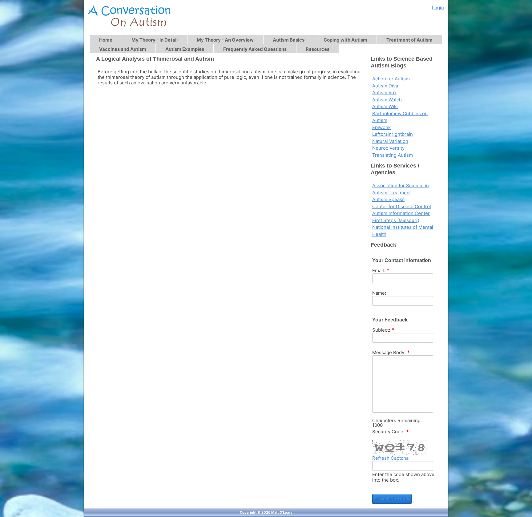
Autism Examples (184, 49)
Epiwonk (381, 127)
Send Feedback (391, 499)
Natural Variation (390, 141)
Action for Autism (391, 79)
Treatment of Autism (409, 40)
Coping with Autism (345, 40)
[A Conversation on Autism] (129, 17)
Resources (317, 49)
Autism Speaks (388, 199)
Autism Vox (384, 92)
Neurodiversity (388, 148)
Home (105, 40)
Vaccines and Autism (122, 49)
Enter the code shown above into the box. (403, 477)
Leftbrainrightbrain (392, 134)
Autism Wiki (385, 106)
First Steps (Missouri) (395, 220)
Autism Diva (385, 86)
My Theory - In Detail (154, 40)
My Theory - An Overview (225, 40)
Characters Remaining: (397, 420)
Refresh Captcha (390, 458)
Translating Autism (392, 155)
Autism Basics (288, 40)
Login (438, 7)
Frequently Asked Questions (255, 49)
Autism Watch (387, 100)
